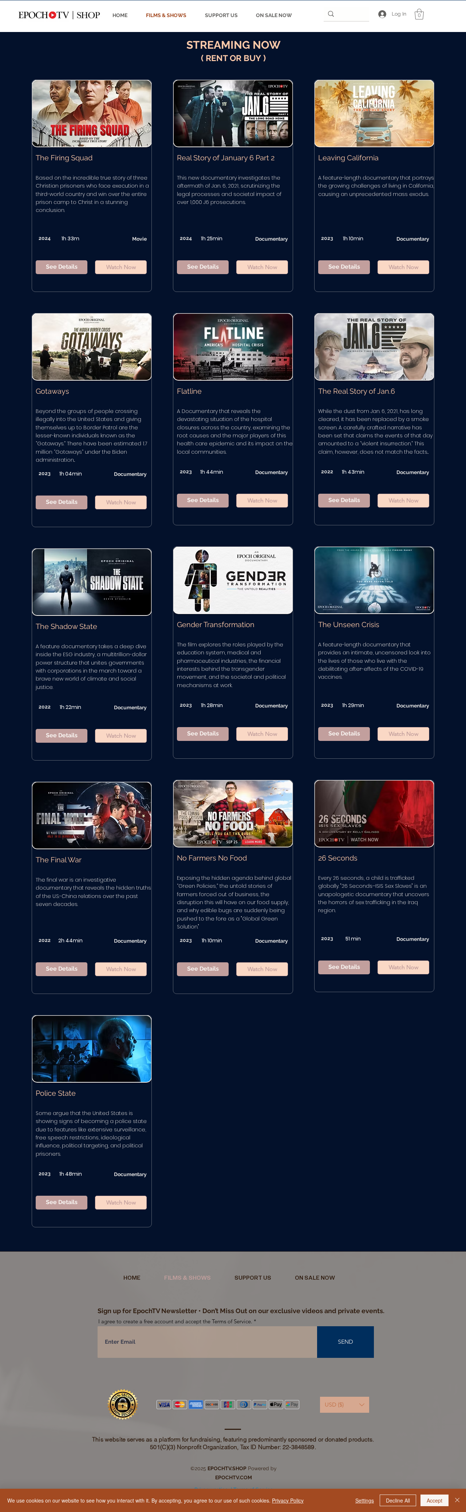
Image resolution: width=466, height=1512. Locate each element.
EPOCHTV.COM (233, 1477)
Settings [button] (364, 1500)
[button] (419, 14)
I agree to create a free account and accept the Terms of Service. (175, 1321)
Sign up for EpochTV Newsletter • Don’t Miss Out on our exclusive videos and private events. (241, 1311)
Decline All (398, 1500)
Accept (434, 1500)
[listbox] (344, 1405)
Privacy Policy (288, 1500)
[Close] (457, 1500)
